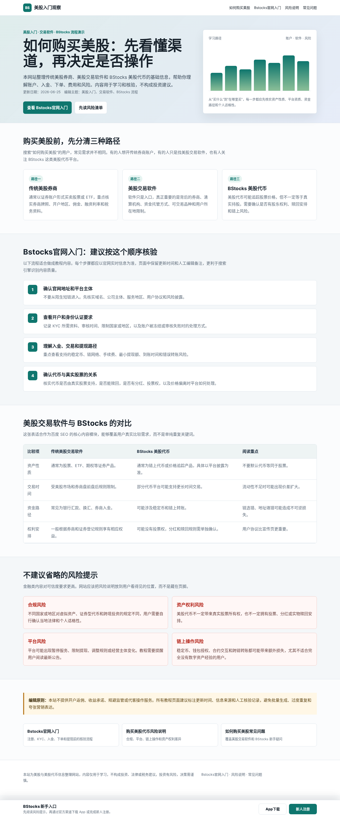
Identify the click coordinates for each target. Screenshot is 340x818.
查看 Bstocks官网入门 (47, 107)
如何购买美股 (239, 7)
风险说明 (292, 7)
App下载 (273, 809)
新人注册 (303, 809)
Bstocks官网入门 (267, 7)
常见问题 (310, 7)
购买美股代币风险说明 (153, 735)
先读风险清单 (91, 107)
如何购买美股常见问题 (253, 735)
